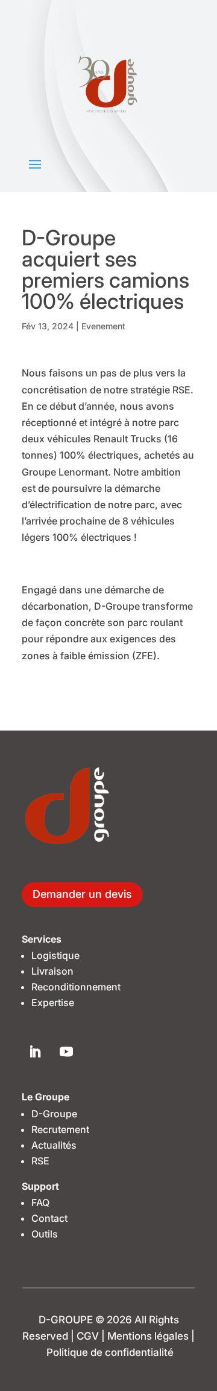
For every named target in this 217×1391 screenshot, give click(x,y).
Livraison (52, 971)
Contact (49, 1218)
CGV (88, 1336)
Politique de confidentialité (110, 1352)
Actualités (54, 1145)
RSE (40, 1161)
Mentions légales (148, 1336)
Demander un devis (82, 894)
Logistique (55, 955)
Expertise (52, 1002)
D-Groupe (54, 1114)
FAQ (40, 1202)
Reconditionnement (76, 987)
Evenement (103, 326)
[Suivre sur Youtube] (66, 1051)
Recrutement (60, 1129)
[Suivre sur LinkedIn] (34, 1051)
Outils (44, 1234)
